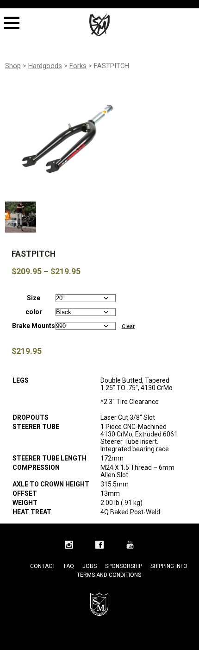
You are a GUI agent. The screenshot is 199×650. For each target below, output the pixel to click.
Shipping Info (168, 566)
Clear (128, 326)
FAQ (69, 566)
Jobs (89, 566)
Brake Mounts (33, 325)
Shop (13, 66)
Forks (78, 66)
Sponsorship (123, 566)
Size (33, 298)
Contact (43, 566)
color (33, 312)
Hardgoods (45, 66)
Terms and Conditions (109, 575)
